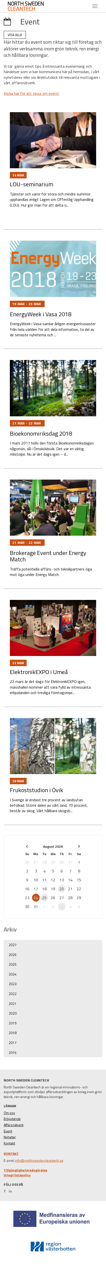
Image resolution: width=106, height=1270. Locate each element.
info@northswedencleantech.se (39, 1160)
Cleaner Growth (29, 6)
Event (8, 1131)
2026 (13, 954)
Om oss (9, 1112)
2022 (13, 993)
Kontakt (9, 1143)
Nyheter (10, 1137)
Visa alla (15, 34)
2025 (13, 964)
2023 (13, 983)
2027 (13, 944)
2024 (13, 974)
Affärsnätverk (14, 1124)
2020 (13, 1013)
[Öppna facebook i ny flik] (6, 1191)
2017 (13, 1042)
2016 (13, 1052)
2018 (13, 1032)
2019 (13, 1023)
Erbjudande (12, 1118)
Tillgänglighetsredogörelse (25, 1170)
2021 (13, 1003)
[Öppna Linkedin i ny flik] (11, 1191)
